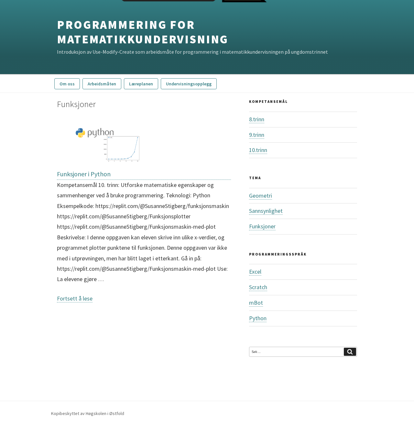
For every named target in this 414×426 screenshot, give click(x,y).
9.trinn (256, 134)
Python (258, 318)
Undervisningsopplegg (189, 84)
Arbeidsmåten (102, 84)
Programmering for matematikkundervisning (142, 32)
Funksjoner (262, 226)
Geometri (260, 195)
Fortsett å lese (75, 298)
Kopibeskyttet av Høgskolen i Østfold (87, 413)
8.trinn (256, 119)
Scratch (258, 287)
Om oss (67, 84)
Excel (255, 271)
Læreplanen (141, 84)
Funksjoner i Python (84, 174)
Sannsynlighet (266, 210)
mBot (256, 302)
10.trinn (258, 150)
